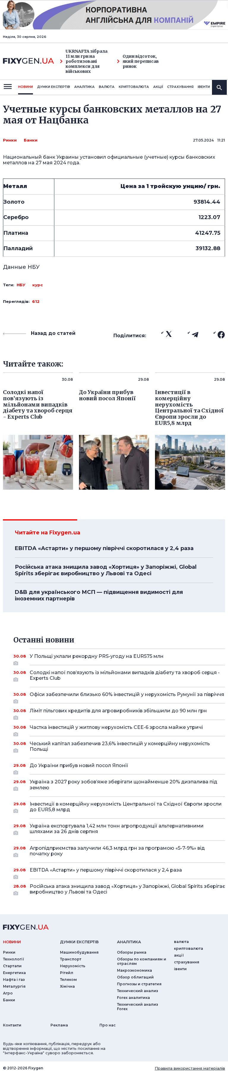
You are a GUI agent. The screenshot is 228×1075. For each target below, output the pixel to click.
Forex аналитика (133, 997)
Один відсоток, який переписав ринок (141, 61)
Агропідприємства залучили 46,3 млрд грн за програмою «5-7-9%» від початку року (117, 851)
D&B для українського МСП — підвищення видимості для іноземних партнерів (99, 595)
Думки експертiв (53, 87)
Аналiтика (84, 87)
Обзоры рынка (131, 952)
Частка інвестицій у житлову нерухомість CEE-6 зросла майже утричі (116, 727)
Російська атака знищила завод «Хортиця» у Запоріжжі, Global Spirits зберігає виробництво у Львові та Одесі (106, 570)
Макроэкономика (134, 970)
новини (25, 87)
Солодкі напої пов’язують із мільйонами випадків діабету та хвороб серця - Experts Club (125, 675)
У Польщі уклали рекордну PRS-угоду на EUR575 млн (97, 656)
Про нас (107, 1025)
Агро (8, 993)
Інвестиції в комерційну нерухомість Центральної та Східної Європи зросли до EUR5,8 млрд (126, 806)
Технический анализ (137, 991)
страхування (180, 87)
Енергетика (14, 972)
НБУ (21, 284)
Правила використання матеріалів (190, 1068)
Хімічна (67, 986)
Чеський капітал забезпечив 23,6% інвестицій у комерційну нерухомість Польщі (120, 746)
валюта (107, 87)
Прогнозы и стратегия (139, 984)
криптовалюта (134, 87)
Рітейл (66, 972)
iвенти (204, 87)
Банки (30, 140)
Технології (13, 959)
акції (158, 87)
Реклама (59, 1025)
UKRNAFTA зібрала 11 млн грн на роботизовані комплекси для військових (86, 61)
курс (37, 284)
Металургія (14, 986)
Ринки (10, 140)
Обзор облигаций (135, 977)
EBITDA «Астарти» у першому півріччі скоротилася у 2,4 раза (104, 548)
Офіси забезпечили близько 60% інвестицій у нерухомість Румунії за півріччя (127, 694)
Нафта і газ (14, 979)
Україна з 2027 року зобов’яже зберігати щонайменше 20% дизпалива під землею (123, 784)
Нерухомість (72, 966)
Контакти (12, 1025)
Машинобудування (79, 952)
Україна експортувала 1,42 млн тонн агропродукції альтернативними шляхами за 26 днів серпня (117, 828)
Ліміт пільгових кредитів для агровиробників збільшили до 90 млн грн (118, 711)
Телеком (68, 979)
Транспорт (70, 959)
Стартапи (12, 966)
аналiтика (129, 941)
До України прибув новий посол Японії (79, 765)
